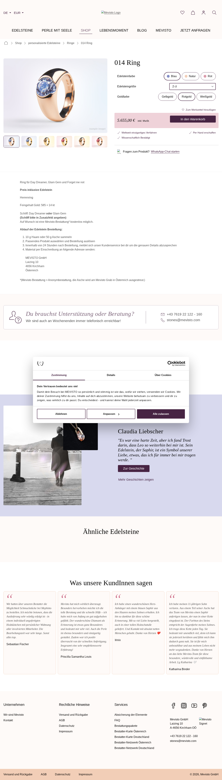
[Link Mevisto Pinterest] (204, 705)
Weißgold (206, 96)
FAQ (117, 720)
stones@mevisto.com (183, 320)
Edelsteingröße (126, 87)
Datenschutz (66, 725)
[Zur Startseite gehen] (111, 12)
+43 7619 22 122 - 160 (184, 314)
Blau (174, 76)
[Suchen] (214, 12)
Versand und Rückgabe (73, 714)
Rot (210, 76)
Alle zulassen (161, 413)
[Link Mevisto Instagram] (184, 705)
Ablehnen (61, 413)
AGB (62, 720)
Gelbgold (167, 96)
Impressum (65, 731)
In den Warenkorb (193, 119)
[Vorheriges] (9, 96)
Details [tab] (111, 375)
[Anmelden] (203, 12)
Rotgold (186, 96)
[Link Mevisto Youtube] (194, 705)
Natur (192, 76)
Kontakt (8, 720)
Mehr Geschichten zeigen (136, 479)
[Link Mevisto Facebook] (173, 705)
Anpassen (109, 413)
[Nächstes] (102, 96)
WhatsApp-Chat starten (165, 151)
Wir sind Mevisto (13, 714)
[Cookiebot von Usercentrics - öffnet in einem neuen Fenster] (170, 363)
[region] (55, 103)
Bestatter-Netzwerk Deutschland (134, 748)
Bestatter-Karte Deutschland (131, 736)
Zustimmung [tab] (59, 375)
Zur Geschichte (133, 468)
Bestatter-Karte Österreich (130, 731)
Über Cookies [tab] (163, 375)
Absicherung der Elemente (130, 714)
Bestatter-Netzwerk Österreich (132, 742)
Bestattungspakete (125, 725)
